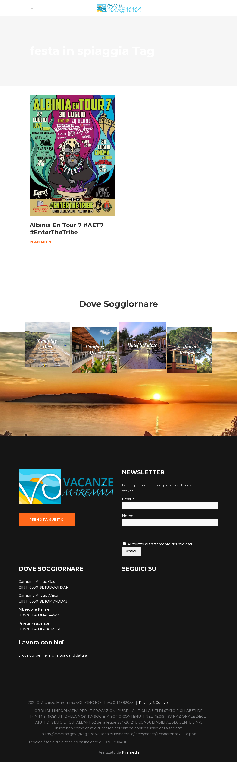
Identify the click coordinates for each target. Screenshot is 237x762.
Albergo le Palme (34, 609)
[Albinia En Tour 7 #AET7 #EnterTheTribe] (72, 155)
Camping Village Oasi (37, 581)
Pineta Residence (34, 623)
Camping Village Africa (38, 595)
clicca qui (27, 655)
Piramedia (131, 752)
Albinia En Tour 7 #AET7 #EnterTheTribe (67, 229)
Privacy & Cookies (154, 702)
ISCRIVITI (132, 551)
